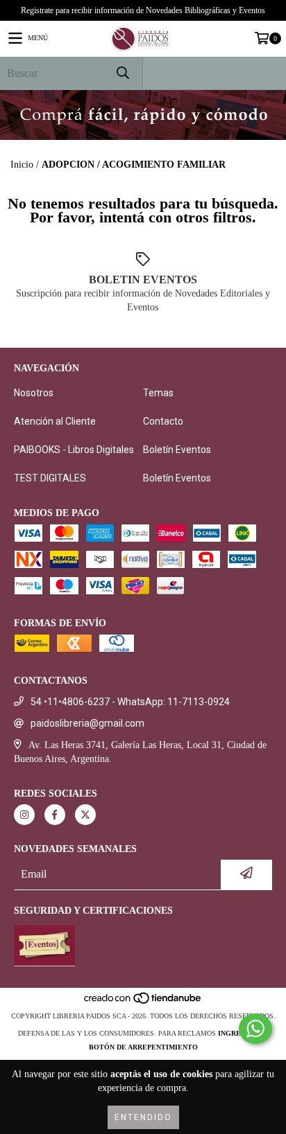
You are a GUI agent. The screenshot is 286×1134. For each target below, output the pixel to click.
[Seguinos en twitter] (85, 814)
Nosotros (33, 392)
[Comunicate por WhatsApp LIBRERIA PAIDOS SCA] (255, 1028)
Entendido (143, 1117)
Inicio (21, 164)
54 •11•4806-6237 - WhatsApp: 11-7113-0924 (130, 701)
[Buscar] (122, 73)
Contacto (163, 421)
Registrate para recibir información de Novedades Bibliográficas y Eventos (143, 10)
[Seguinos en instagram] (24, 814)
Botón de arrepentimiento (143, 1047)
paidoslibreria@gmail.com (87, 723)
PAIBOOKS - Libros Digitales (74, 449)
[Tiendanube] (143, 1002)
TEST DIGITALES (50, 478)
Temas (158, 392)
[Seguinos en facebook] (54, 814)
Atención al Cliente (55, 421)
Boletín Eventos (177, 449)
